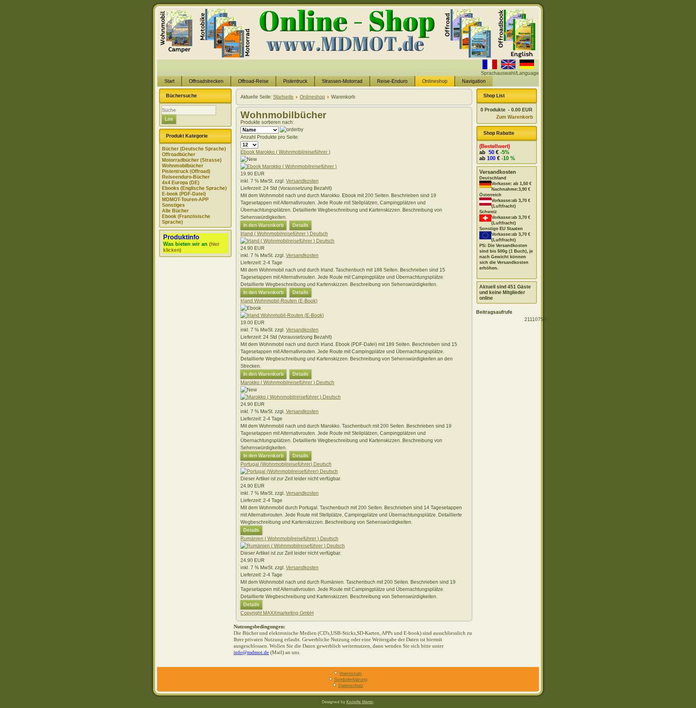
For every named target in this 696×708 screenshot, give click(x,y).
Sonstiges (173, 205)
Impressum (351, 673)
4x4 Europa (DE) (180, 182)
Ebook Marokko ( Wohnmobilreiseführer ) (285, 152)
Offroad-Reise (253, 81)
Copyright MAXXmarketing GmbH (277, 613)
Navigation (474, 81)
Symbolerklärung (350, 679)
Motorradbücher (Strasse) (192, 160)
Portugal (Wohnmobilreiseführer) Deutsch (285, 464)
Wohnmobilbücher (182, 166)
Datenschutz (350, 685)
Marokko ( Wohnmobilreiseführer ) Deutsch (287, 382)
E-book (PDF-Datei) (184, 194)
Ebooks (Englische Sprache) (194, 188)
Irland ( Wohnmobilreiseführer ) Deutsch (284, 234)
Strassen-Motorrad (342, 81)
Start (169, 81)
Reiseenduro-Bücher (186, 177)
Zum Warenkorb (514, 117)
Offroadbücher (178, 154)
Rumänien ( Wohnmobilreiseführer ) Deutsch (289, 538)
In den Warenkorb (263, 225)
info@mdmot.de (251, 652)
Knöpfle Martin (359, 702)
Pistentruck (295, 81)
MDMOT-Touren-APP (185, 199)
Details (300, 225)
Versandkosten (302, 181)
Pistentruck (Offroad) (186, 171)
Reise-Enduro (392, 81)
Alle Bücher (175, 211)
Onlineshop (434, 81)
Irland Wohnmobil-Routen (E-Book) (278, 301)
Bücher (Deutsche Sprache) (194, 149)
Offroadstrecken (206, 81)
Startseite (283, 97)
